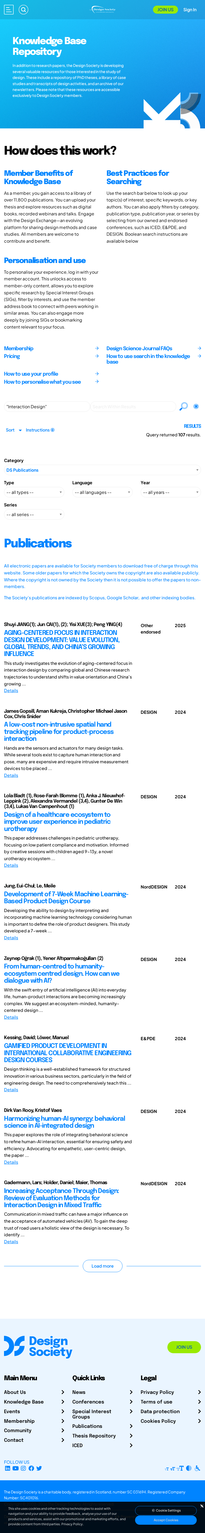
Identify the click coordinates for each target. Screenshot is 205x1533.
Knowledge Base (24, 1402)
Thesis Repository (94, 1436)
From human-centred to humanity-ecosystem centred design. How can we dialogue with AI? (61, 973)
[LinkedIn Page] (7, 1468)
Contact (13, 1440)
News (78, 1392)
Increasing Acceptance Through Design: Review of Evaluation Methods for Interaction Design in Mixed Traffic (61, 1198)
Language (82, 482)
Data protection (160, 1411)
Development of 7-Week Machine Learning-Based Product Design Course (66, 898)
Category (13, 460)
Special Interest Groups (91, 1414)
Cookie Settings (168, 1510)
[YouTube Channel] (15, 1468)
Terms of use (156, 1402)
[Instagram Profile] (23, 1468)
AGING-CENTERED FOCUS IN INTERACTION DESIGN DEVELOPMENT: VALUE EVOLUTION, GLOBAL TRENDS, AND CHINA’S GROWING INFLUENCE (61, 644)
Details (11, 690)
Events (12, 1411)
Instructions (38, 430)
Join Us (165, 9)
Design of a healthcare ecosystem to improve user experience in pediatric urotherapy (57, 822)
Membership (19, 1421)
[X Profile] (39, 1468)
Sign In (189, 9)
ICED (77, 1445)
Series (10, 505)
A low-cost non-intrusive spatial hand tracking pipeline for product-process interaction (59, 732)
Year (145, 482)
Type (9, 482)
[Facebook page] (31, 1468)
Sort (10, 430)
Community (17, 1430)
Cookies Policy (158, 1421)
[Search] (23, 9)
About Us (15, 1392)
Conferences (88, 1402)
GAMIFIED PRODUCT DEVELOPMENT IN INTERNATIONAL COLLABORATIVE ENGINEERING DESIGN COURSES (67, 1053)
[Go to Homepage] (102, 9)
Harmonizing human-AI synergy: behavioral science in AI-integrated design (64, 1122)
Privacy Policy (157, 1392)
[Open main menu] (9, 9)
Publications (87, 1426)
